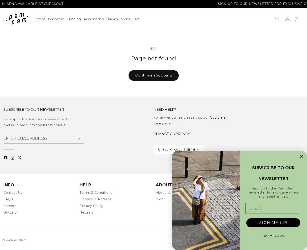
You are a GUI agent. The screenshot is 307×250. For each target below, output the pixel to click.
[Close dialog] (301, 156)
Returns (86, 212)
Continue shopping (153, 75)
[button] (75, 19)
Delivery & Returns (95, 199)
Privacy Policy (91, 206)
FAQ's (8, 199)
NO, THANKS (273, 236)
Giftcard (10, 212)
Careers (9, 206)
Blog (160, 199)
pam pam (20, 239)
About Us (163, 193)
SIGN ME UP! (273, 223)
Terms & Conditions (96, 193)
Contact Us (12, 193)
